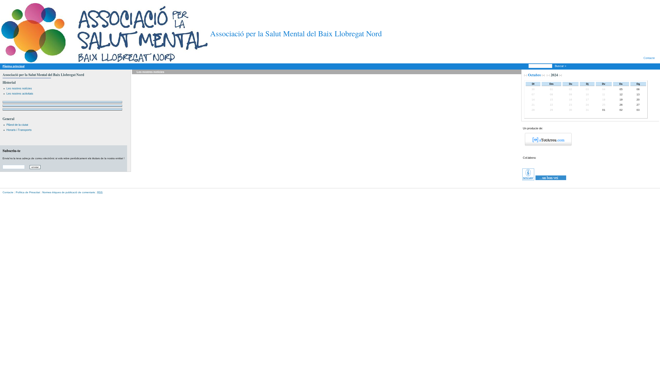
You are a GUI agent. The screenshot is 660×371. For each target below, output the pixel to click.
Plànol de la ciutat (17, 124)
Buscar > (561, 66)
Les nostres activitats (19, 93)
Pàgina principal (13, 66)
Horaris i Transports (19, 129)
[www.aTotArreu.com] (546, 144)
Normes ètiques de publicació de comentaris (68, 192)
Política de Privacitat (28, 192)
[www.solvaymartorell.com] (544, 180)
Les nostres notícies (19, 88)
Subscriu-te (11, 150)
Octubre (534, 75)
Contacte (649, 58)
